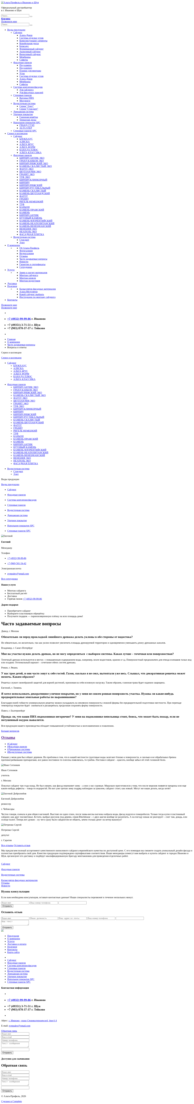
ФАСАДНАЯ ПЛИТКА (31, 234)
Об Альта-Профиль (29, 248)
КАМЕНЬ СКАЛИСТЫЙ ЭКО (35, 166)
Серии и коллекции (17, 133)
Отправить (7, 906)
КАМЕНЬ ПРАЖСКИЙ (31, 210)
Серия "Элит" (26, 106)
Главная (11, 339)
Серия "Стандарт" (28, 109)
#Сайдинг (12, 744)
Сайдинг (17, 32)
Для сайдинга (26, 90)
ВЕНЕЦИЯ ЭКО (28, 229)
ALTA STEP (25, 128)
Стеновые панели (22, 95)
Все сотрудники (9, 579)
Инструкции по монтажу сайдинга (37, 297)
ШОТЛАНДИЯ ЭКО (30, 171)
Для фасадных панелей (31, 92)
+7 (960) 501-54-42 (16, 563)
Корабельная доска (29, 43)
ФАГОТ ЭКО (26, 169)
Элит (22, 242)
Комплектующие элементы (33, 40)
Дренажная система (23, 111)
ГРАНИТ (24, 199)
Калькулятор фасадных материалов (37, 289)
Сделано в (11, 1101)
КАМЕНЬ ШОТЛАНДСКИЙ (34, 193)
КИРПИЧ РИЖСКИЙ (30, 185)
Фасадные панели (22, 62)
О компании (13, 245)
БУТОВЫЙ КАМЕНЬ (30, 218)
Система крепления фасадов (28, 87)
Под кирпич (25, 68)
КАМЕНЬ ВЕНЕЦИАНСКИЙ (35, 226)
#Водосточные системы (19, 752)
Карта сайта (13, 952)
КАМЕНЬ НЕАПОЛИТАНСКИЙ (36, 223)
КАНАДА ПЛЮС (28, 150)
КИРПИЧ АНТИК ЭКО (31, 158)
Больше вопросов (10, 731)
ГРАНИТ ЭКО (27, 174)
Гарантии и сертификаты (32, 264)
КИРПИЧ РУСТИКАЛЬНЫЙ (34, 188)
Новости (23, 261)
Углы (22, 73)
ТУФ (21, 204)
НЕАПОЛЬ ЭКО (28, 231)
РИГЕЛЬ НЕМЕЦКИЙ (31, 201)
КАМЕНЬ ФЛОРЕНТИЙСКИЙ (35, 220)
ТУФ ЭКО (24, 177)
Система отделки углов (31, 38)
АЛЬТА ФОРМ (27, 147)
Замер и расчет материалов (33, 272)
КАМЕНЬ (24, 212)
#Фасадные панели (17, 746)
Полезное (12, 286)
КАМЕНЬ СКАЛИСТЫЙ (32, 190)
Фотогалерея (26, 250)
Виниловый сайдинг (30, 54)
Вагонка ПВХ (26, 98)
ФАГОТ (23, 196)
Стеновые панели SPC (25, 130)
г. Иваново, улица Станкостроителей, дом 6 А (33, 1020)
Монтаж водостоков (29, 280)
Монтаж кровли (27, 278)
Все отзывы (7, 845)
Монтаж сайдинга (28, 275)
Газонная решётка (28, 117)
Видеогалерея (26, 253)
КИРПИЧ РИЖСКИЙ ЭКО (33, 163)
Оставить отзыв (22, 845)
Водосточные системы (13, 875)
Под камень (25, 65)
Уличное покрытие (23, 114)
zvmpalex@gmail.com (18, 573)
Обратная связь (9, 1031)
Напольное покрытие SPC (26, 122)
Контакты (12, 300)
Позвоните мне (9, 21)
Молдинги (24, 100)
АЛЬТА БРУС (26, 144)
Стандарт (24, 240)
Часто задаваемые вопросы (33, 259)
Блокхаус (24, 46)
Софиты (23, 59)
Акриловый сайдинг (30, 51)
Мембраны (25, 57)
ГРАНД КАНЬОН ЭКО (31, 160)
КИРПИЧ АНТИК (29, 215)
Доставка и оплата (16, 944)
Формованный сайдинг (31, 49)
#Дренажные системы (18, 749)
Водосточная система (24, 103)
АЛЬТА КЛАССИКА (30, 152)
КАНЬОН (24, 207)
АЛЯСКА (24, 141)
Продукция (13, 936)
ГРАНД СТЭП (26, 125)
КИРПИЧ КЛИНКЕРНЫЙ (33, 180)
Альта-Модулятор (28, 291)
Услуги (11, 270)
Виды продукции (16, 29)
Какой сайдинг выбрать (31, 294)
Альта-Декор (25, 35)
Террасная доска (27, 120)
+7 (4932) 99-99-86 (16, 558)
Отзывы (23, 256)
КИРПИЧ (24, 182)
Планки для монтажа (30, 70)
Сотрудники (25, 267)
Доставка (12, 283)
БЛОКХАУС (26, 139)
